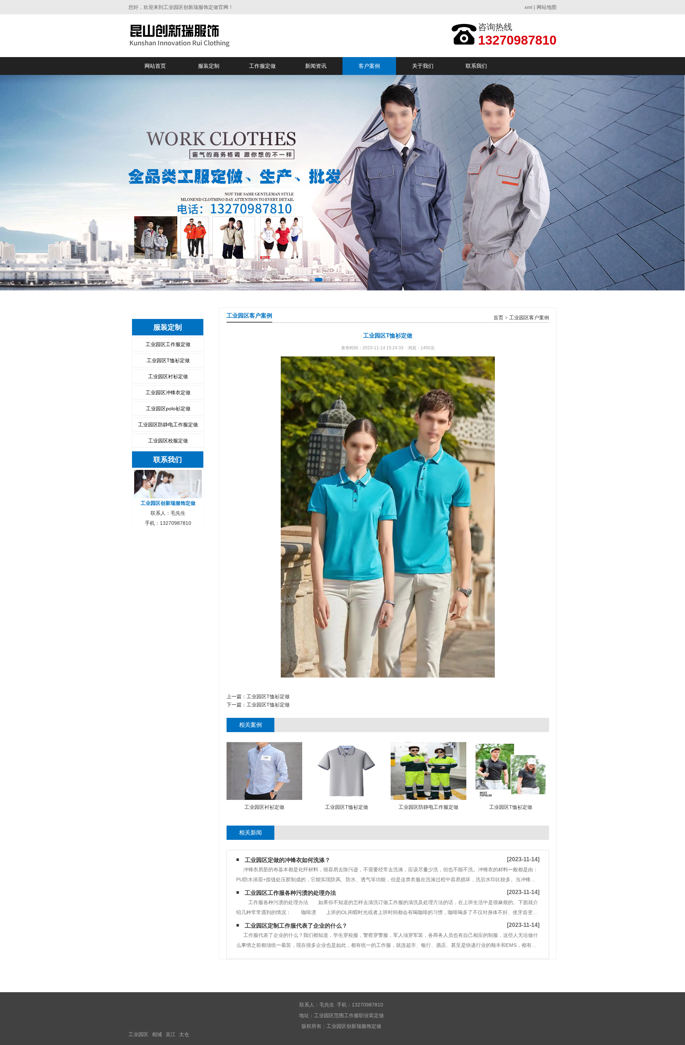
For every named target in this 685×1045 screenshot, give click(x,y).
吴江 (171, 1034)
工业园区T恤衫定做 (168, 360)
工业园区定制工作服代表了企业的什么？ (296, 926)
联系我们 (476, 66)
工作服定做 (262, 66)
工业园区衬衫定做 (168, 376)
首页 (498, 317)
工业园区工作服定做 (168, 344)
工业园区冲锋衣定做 (168, 392)
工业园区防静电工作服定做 (168, 424)
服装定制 (208, 66)
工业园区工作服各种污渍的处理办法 (290, 893)
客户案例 (369, 66)
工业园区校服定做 (168, 440)
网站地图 (547, 7)
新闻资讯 (315, 66)
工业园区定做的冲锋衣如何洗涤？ (287, 860)
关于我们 (422, 66)
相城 (157, 1034)
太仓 (184, 1034)
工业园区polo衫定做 (168, 408)
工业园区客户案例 (529, 317)
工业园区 (138, 1034)
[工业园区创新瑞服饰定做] (180, 35)
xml (528, 7)
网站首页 (155, 66)
